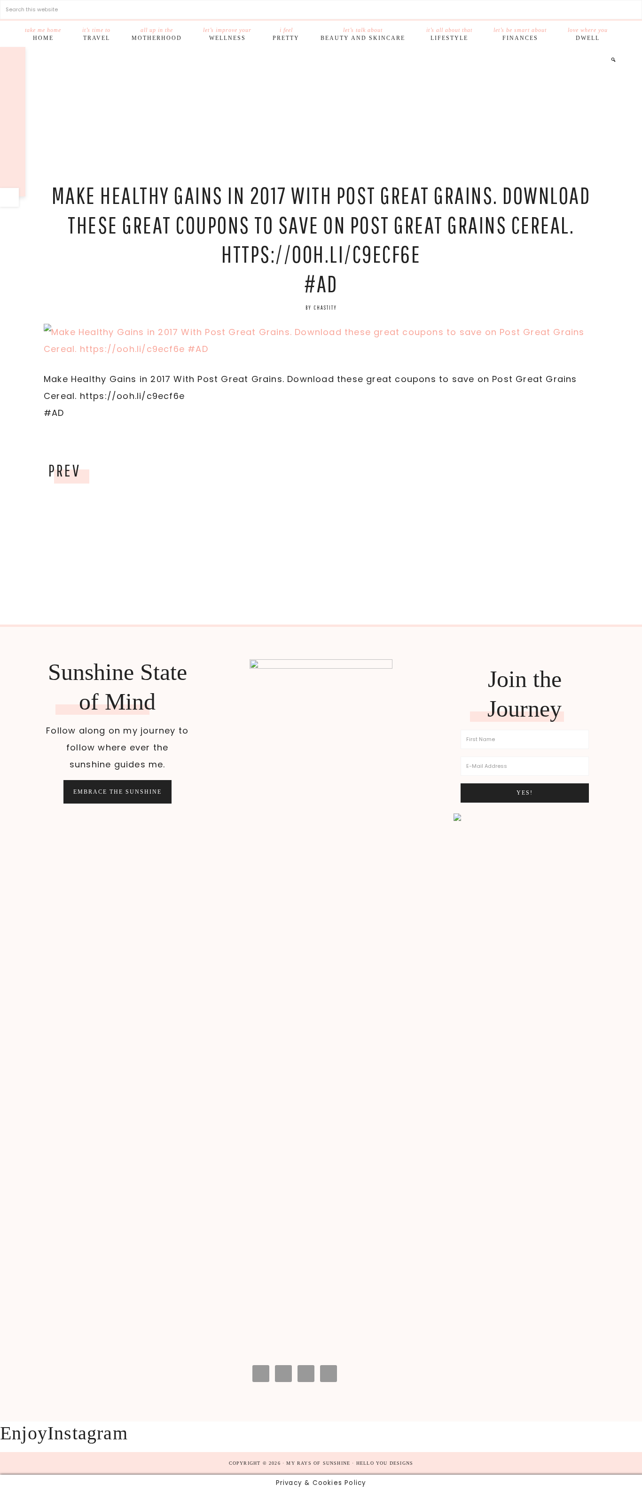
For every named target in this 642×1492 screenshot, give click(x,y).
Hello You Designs (384, 1463)
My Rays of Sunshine (321, 116)
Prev (64, 470)
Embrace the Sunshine (117, 792)
